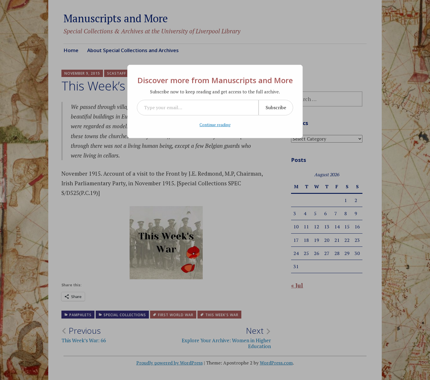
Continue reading (215, 124)
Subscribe (276, 107)
